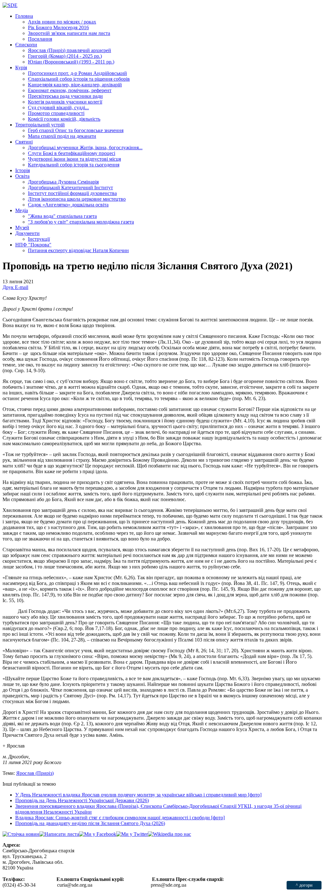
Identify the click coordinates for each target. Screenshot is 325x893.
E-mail (21, 287)
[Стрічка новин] (21, 834)
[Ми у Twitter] (132, 834)
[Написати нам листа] (59, 834)
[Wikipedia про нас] (169, 834)
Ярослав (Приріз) (35, 773)
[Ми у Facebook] (97, 834)
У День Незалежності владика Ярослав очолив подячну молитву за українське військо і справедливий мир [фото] (138, 794)
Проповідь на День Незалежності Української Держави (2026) (82, 800)
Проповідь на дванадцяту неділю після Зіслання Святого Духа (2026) (90, 823)
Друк (9, 287)
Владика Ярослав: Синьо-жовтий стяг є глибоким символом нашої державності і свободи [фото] (120, 817)
